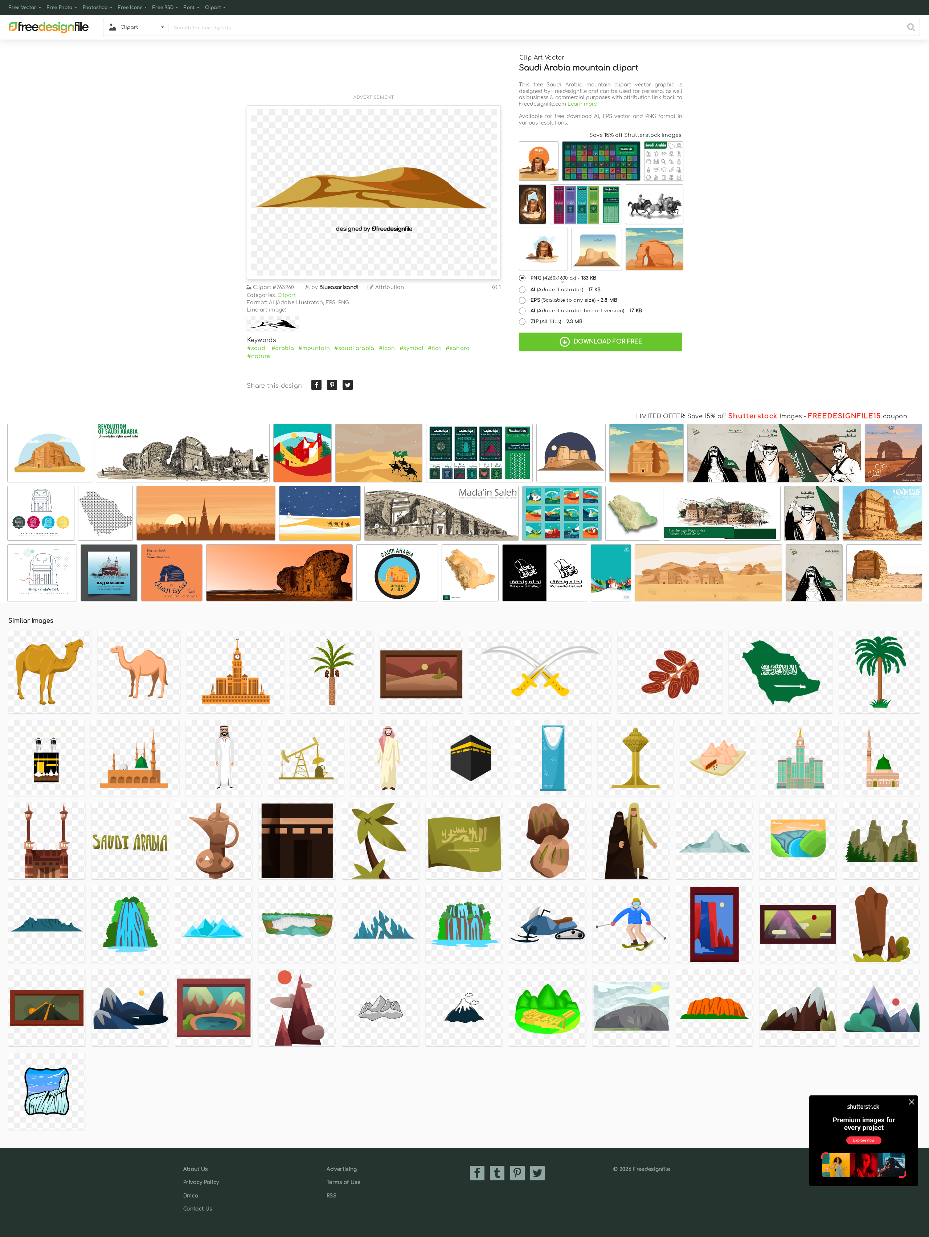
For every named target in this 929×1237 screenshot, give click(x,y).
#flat (434, 348)
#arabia (282, 348)
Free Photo (60, 7)
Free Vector (23, 7)
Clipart (213, 7)
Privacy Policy (201, 1182)
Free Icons (130, 7)
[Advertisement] (374, 71)
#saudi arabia (354, 348)
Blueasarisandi (339, 287)
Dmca (190, 1196)
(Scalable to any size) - (574, 300)
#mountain (314, 348)
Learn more (582, 104)
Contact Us (197, 1209)
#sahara (458, 348)
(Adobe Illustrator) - (566, 289)
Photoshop (95, 7)
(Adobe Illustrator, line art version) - (586, 310)
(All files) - (557, 321)
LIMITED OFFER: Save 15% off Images (719, 416)
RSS (331, 1196)
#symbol (411, 348)
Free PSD (163, 7)
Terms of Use (343, 1182)
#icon (387, 348)
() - (564, 278)
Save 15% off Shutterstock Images (635, 135)
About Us (195, 1169)
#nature (258, 356)
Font (189, 7)
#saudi (257, 348)
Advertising (342, 1169)
